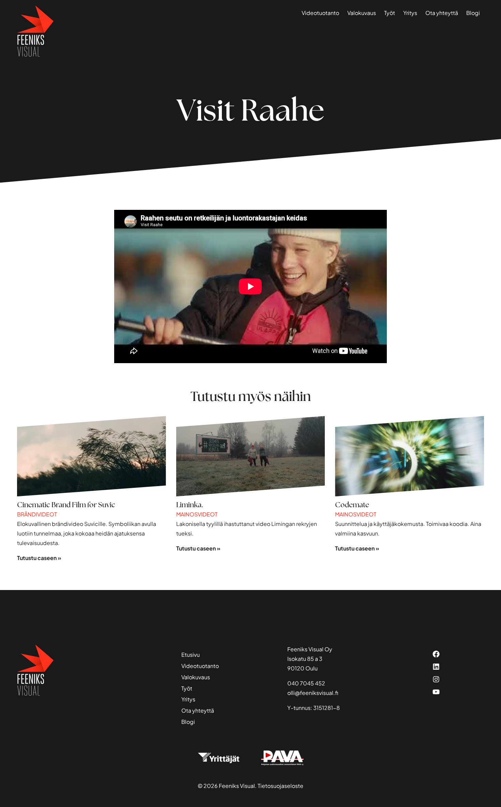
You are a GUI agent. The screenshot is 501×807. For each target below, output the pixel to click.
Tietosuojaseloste (280, 785)
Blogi (473, 12)
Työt (389, 12)
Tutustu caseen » (39, 557)
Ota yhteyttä (441, 12)
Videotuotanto (320, 12)
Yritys (410, 12)
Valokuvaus (361, 12)
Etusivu (190, 654)
